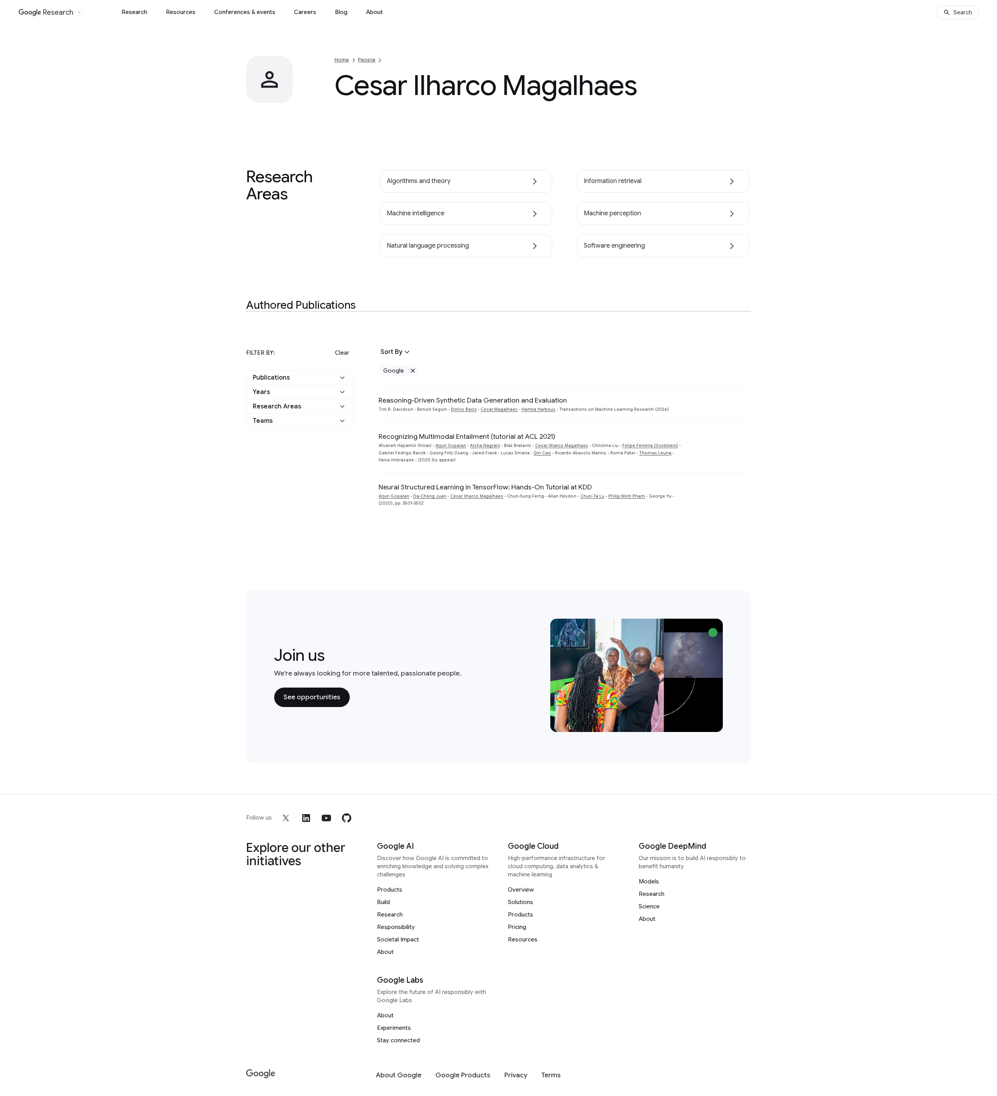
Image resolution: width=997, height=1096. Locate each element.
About (374, 12)
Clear (342, 352)
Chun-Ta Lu (592, 496)
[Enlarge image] (286, 96)
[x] (286, 818)
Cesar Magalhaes (499, 409)
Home (342, 60)
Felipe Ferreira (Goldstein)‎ (650, 445)
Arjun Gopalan (450, 445)
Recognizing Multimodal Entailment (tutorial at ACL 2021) (467, 436)
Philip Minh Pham (626, 496)
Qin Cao (542, 453)
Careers (305, 12)
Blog (341, 12)
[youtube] (326, 818)
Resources (181, 12)
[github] (346, 818)
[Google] (260, 1074)
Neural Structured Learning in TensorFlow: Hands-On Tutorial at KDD (485, 487)
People (366, 60)
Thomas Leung (655, 453)
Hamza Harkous (538, 409)
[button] (300, 378)
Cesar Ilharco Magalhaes (561, 445)
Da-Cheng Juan (429, 496)
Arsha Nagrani (485, 445)
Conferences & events (244, 12)
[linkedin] (306, 818)
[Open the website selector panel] (79, 12)
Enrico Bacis (464, 409)
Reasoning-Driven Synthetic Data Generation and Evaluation (473, 400)
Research (134, 12)
